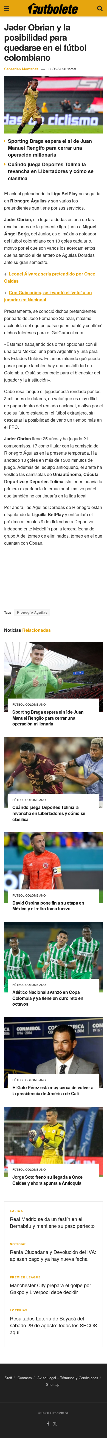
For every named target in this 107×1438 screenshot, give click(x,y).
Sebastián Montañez (21, 68)
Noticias (18, 1244)
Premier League (25, 1277)
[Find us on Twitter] (55, 1424)
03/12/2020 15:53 (62, 68)
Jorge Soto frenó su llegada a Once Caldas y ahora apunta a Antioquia (47, 1180)
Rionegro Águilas (32, 612)
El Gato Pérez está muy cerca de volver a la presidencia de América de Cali (52, 1090)
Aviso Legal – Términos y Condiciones (67, 1377)
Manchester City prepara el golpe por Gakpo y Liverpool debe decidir (50, 1288)
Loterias (18, 1310)
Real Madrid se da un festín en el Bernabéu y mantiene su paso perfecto (52, 1222)
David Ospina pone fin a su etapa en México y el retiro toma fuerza (48, 906)
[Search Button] (100, 8)
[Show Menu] (6, 8)
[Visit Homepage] (53, 8)
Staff (8, 1377)
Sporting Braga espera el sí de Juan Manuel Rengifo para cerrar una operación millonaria (50, 147)
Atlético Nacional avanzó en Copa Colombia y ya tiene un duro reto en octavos (47, 998)
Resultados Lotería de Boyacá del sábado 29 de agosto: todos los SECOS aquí (53, 1325)
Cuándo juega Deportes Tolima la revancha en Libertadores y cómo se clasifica (51, 171)
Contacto (25, 1377)
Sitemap (52, 1384)
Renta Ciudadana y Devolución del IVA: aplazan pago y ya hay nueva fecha (53, 1255)
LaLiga (16, 1211)
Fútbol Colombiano (29, 704)
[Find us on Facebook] (48, 1424)
